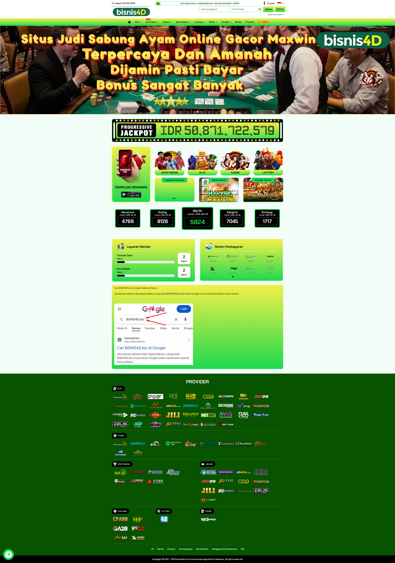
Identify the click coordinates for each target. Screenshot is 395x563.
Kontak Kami (202, 549)
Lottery (198, 22)
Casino (166, 22)
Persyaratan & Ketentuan (224, 549)
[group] (263, 190)
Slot (137, 22)
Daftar (280, 9)
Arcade (225, 22)
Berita (238, 22)
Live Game (151, 22)
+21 (152, 549)
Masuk (268, 9)
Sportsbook (182, 22)
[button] (4, 69)
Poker (212, 22)
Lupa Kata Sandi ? (275, 14)
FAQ (242, 549)
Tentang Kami (185, 549)
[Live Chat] (374, 75)
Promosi (249, 22)
